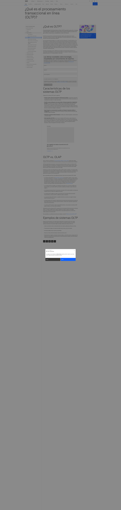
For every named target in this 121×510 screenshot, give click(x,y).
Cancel (47, 259)
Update (62, 259)
